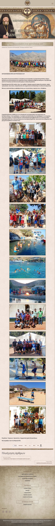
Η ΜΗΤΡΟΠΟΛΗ (27, 485)
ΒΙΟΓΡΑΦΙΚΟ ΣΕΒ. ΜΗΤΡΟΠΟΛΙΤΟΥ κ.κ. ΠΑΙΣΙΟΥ (27, 476)
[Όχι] (53, 522)
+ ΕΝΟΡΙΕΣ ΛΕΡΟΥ (27, 492)
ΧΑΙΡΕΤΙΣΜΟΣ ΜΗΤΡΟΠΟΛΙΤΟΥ (27, 474)
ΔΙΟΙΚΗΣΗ (27, 490)
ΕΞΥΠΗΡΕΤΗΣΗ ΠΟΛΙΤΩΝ (27, 501)
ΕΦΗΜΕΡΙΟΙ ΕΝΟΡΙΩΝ (27, 504)
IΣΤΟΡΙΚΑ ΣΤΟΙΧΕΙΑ (27, 488)
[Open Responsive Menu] (52, 3)
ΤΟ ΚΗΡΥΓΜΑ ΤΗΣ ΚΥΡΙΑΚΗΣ (27, 478)
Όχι (31, 524)
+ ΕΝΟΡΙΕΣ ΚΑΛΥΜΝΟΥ (27, 494)
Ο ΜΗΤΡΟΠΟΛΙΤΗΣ (27, 471)
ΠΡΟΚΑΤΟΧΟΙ (27, 480)
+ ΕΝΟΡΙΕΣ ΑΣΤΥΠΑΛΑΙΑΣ (27, 497)
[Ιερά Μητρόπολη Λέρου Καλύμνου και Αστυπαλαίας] (27, 2)
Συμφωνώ (26, 524)
